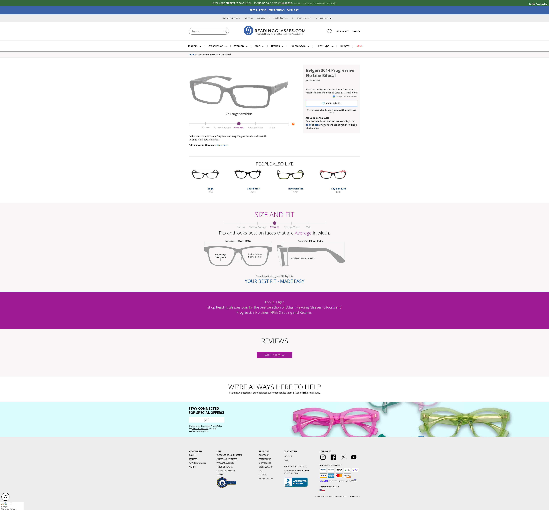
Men (257, 46)
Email (286, 460)
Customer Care (304, 18)
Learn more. (222, 145)
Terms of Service (225, 467)
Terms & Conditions (200, 428)
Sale (359, 46)
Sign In (192, 455)
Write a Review (313, 80)
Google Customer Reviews (346, 96)
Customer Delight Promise (229, 455)
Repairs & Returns (197, 463)
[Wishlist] (329, 31)
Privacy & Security (225, 463)
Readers (192, 46)
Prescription (215, 46)
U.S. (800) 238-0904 (323, 18)
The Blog (248, 18)
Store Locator (266, 467)
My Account (342, 31)
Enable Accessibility (538, 4)
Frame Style (298, 46)
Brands (275, 46)
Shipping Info (265, 463)
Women (239, 46)
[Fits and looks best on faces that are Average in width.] (239, 128)
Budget (344, 46)
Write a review (274, 355)
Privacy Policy (216, 426)
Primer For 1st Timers (227, 459)
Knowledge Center (231, 18)
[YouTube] (353, 460)
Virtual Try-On (266, 478)
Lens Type (323, 46)
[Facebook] (333, 460)
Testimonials (265, 459)
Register (193, 459)
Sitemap (220, 474)
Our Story (264, 455)
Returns (260, 18)
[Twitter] (343, 460)
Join (206, 419)
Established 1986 (281, 18)
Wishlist (193, 467)
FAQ (260, 470)
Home (191, 54)
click (304, 392)
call (317, 124)
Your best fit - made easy (274, 281)
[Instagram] (323, 460)
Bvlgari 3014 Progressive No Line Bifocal (213, 54)
